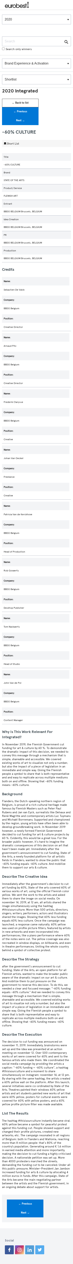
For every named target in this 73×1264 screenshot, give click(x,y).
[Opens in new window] (9, 1249)
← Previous (20, 111)
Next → (20, 120)
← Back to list (20, 102)
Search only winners (19, 49)
